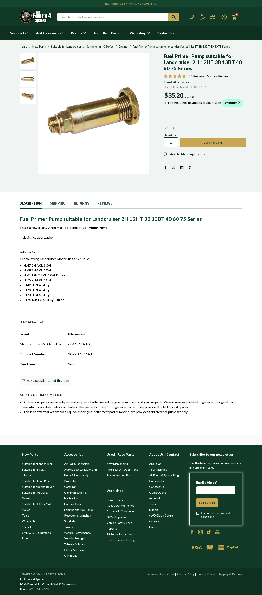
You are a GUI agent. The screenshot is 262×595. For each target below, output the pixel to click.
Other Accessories (76, 550)
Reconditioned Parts (120, 475)
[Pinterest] (190, 168)
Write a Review (217, 76)
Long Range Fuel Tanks (79, 509)
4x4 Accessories (48, 33)
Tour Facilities (158, 469)
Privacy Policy (206, 574)
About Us (155, 464)
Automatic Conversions (122, 511)
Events (153, 527)
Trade (153, 504)
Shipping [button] (58, 203)
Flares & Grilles (73, 504)
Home (23, 46)
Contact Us (165, 33)
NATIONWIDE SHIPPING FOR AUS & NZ (131, 3)
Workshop (138, 33)
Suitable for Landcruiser (66, 46)
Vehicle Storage (74, 538)
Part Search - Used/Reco (122, 469)
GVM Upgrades (116, 517)
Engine (123, 46)
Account (154, 498)
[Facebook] (166, 168)
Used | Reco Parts (106, 33)
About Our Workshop (120, 505)
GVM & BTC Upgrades (36, 532)
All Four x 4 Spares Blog (164, 475)
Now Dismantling (117, 464)
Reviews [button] (105, 203)
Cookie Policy (185, 574)
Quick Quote (157, 492)
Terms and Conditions (160, 574)
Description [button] (31, 203)
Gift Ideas (70, 555)
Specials (27, 527)
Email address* (206, 482)
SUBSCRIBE (207, 502)
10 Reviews (197, 76)
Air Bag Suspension (76, 464)
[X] (174, 168)
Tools (25, 515)
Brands (76, 33)
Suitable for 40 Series (100, 46)
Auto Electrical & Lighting (80, 469)
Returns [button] (81, 203)
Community (156, 481)
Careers (154, 521)
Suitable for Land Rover (37, 481)
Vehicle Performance (77, 532)
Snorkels (69, 521)
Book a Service (116, 500)
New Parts (18, 33)
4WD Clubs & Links (161, 515)
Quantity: (170, 135)
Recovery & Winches (77, 515)
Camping (70, 486)
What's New (30, 521)
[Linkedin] (182, 168)
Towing (69, 527)
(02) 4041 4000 (39, 589)
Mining (153, 509)
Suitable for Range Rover (38, 486)
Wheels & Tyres (74, 544)
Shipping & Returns (230, 574)
